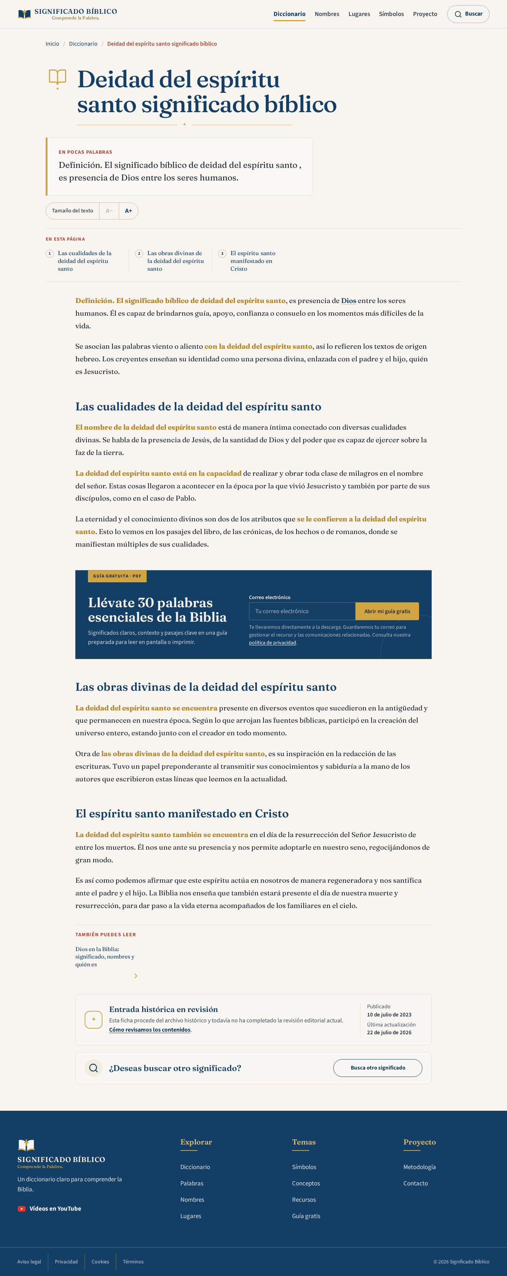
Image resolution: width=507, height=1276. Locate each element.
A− (109, 210)
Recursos (304, 1199)
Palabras (191, 1183)
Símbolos (391, 14)
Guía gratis (306, 1216)
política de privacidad (272, 643)
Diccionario (289, 14)
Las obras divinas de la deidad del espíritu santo (175, 261)
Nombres (327, 14)
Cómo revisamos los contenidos (149, 1030)
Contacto (415, 1183)
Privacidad (66, 1262)
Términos (133, 1262)
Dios (348, 300)
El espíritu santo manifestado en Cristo (252, 261)
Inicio (52, 44)
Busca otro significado (378, 1068)
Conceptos (306, 1183)
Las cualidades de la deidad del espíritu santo (84, 261)
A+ (128, 210)
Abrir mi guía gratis (387, 611)
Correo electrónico (270, 597)
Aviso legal (29, 1262)
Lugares (359, 14)
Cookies (100, 1262)
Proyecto (425, 14)
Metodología (419, 1167)
